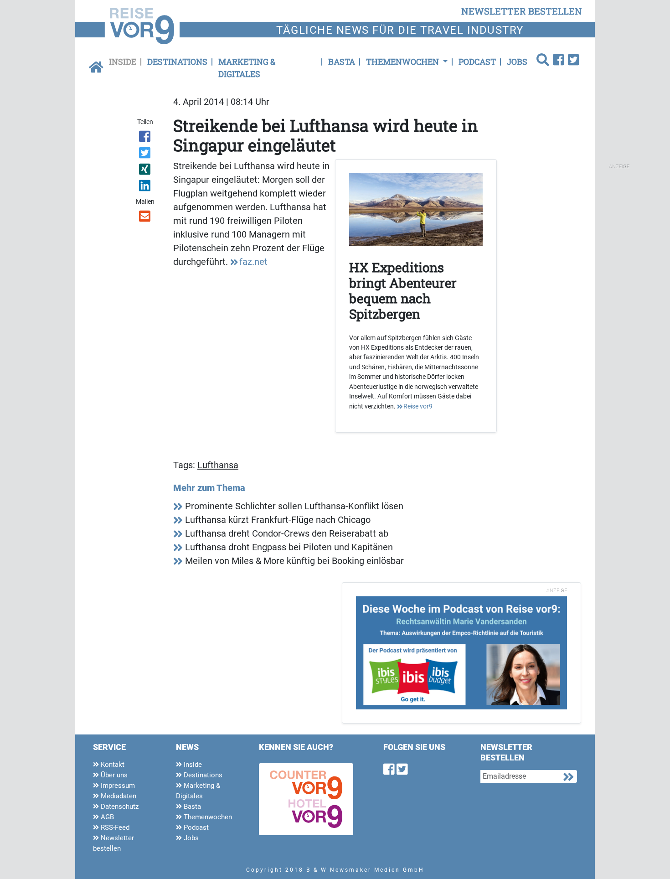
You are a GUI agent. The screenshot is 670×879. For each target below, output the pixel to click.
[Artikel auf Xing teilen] (145, 171)
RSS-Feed (114, 827)
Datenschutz (119, 806)
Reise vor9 (418, 406)
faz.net (253, 261)
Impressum (117, 785)
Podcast (477, 61)
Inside (122, 61)
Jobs (517, 61)
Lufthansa (217, 465)
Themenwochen (207, 817)
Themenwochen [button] (403, 61)
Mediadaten (117, 796)
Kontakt (111, 764)
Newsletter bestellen (113, 843)
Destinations (177, 61)
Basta (341, 61)
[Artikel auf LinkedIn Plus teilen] (145, 187)
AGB (106, 817)
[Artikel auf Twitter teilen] (145, 154)
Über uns (113, 775)
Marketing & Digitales (246, 67)
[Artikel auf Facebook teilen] (145, 138)
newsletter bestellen (521, 11)
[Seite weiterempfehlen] (145, 218)
